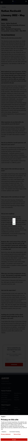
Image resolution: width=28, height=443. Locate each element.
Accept (14, 439)
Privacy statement (5, 434)
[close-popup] (26, 416)
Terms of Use (17, 434)
